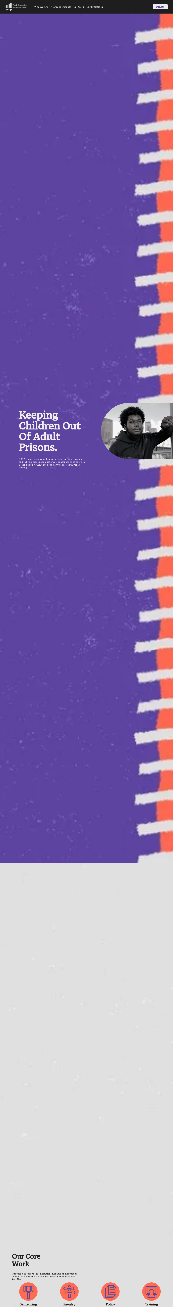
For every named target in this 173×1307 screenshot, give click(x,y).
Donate (160, 6)
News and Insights (61, 6)
